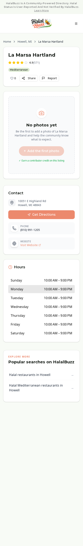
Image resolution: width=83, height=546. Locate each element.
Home (7, 41)
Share (32, 78)
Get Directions (44, 214)
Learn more (41, 10)
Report (52, 78)
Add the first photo (41, 151)
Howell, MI (25, 41)
